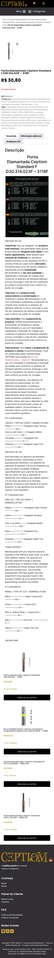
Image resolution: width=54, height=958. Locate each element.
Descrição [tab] (11, 136)
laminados (5, 120)
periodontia (13, 123)
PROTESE (18, 125)
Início (5, 19)
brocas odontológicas (39, 109)
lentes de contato (18, 120)
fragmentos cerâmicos (35, 117)
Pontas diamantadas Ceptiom (31, 123)
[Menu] (24, 11)
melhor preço (31, 120)
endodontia (6, 117)
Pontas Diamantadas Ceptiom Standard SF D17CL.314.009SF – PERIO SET (24, 762)
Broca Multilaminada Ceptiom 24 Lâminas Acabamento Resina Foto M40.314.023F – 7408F (26, 730)
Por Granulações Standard (23, 22)
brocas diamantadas (20, 109)
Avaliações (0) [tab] (13, 141)
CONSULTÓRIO (16, 112)
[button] (17, 44)
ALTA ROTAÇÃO (35, 107)
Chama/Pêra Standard (20, 99)
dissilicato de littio (36, 115)
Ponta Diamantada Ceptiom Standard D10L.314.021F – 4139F (22, 676)
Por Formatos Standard (36, 102)
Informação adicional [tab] (31, 136)
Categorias (39, 11)
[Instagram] (7, 931)
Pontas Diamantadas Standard (13, 102)
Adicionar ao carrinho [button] (27, 697)
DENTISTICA (29, 112)
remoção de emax (30, 125)
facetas (22, 117)
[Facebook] (3, 931)
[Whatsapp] (12, 931)
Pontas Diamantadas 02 (40, 99)
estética (15, 117)
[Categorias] (29, 11)
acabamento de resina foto (17, 107)
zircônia (12, 128)
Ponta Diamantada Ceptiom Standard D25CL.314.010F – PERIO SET (22, 816)
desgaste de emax (20, 115)
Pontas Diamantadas (18, 19)
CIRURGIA (5, 112)
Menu (19, 11)
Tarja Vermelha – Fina (29, 104)
